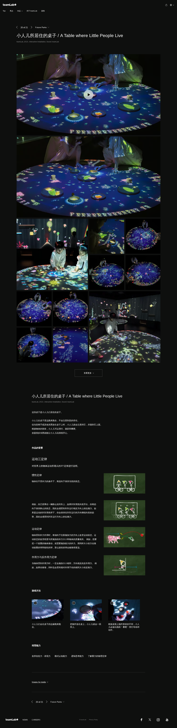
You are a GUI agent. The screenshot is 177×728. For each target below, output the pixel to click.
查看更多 (87, 373)
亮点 (11, 11)
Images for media (39, 682)
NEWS (25, 720)
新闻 (43, 11)
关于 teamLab (32, 11)
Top (4, 11)
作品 (19, 11)
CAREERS (36, 720)
